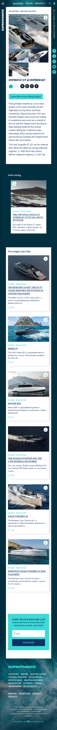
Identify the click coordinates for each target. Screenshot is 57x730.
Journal (28, 683)
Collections (14, 686)
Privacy (12, 696)
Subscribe (28, 642)
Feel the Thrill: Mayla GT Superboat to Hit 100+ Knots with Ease (28, 217)
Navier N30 (14, 403)
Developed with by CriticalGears (28, 721)
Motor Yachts (28, 11)
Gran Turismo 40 (18, 516)
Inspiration (14, 683)
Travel (29, 3)
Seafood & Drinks (33, 680)
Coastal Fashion (17, 677)
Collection (24, 693)
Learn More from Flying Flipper (26, 96)
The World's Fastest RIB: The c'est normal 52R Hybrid (25, 460)
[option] (28, 207)
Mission (12, 693)
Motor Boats (30, 686)
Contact (37, 693)
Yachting (18, 3)
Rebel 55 (13, 348)
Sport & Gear (15, 680)
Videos (38, 683)
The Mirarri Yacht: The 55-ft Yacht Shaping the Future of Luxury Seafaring (25, 290)
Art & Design (35, 677)
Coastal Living (38, 674)
